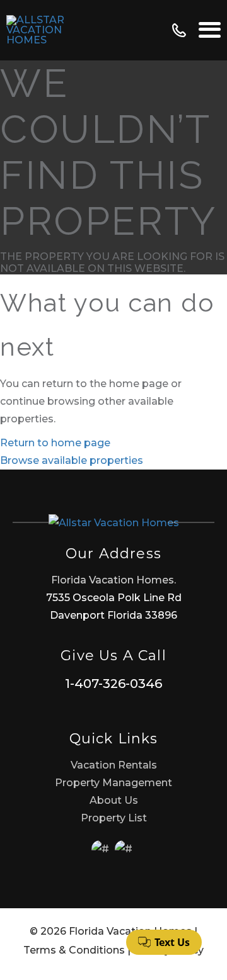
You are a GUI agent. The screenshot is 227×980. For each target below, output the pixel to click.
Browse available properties (71, 460)
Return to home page (55, 443)
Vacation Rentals (114, 765)
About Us (114, 800)
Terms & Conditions (74, 950)
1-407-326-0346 (113, 683)
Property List (114, 818)
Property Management (113, 783)
